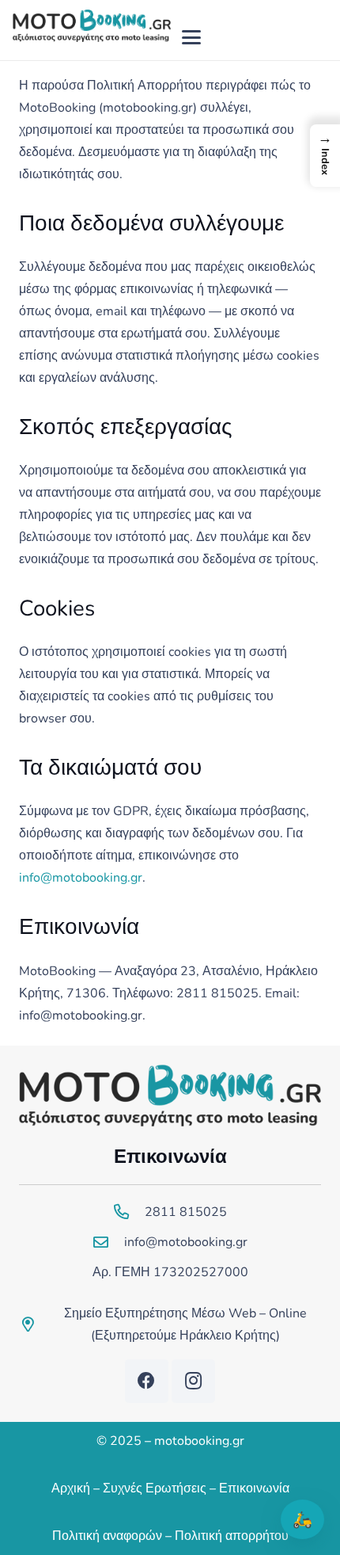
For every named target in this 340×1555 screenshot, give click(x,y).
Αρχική (70, 1488)
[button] (192, 37)
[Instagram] (193, 1381)
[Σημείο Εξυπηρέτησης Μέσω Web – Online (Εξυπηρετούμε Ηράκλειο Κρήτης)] (35, 1324)
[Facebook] (146, 1381)
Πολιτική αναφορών (107, 1536)
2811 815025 (186, 1212)
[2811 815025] (129, 1211)
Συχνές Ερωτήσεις (154, 1488)
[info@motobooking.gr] (108, 1241)
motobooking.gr (199, 1441)
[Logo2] (92, 37)
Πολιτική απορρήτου (232, 1536)
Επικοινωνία (254, 1488)
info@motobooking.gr (80, 877)
